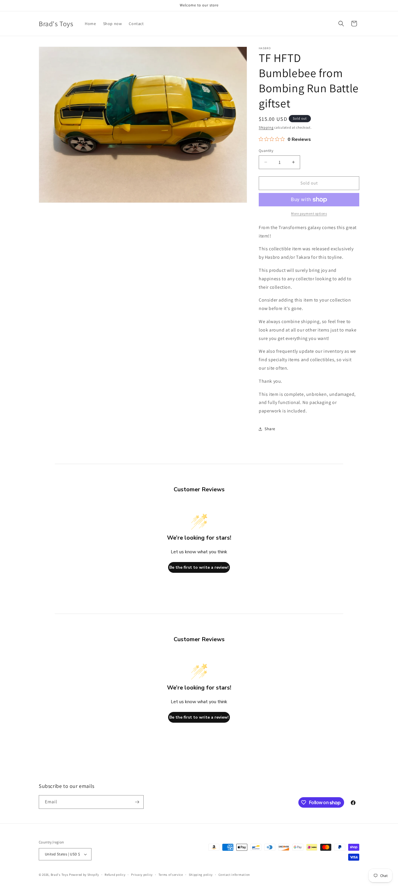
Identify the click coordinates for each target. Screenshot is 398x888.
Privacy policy (142, 875)
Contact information (234, 875)
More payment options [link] (309, 213)
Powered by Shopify (84, 875)
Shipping (266, 127)
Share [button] (270, 428)
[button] (341, 23)
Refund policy (115, 875)
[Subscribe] (137, 802)
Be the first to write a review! (199, 567)
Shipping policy (201, 875)
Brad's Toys (59, 875)
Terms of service (171, 875)
